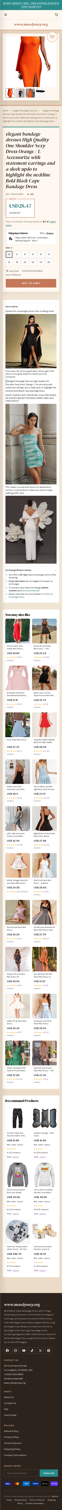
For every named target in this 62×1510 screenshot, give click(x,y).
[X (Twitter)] (40, 1350)
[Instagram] (15, 1350)
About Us (9, 1397)
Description (11, 306)
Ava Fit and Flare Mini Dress (16, 928)
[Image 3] (30, 93)
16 (9, 262)
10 (33, 254)
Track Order (10, 1415)
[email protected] (31, 590)
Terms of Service (12, 1443)
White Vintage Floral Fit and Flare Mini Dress (17, 881)
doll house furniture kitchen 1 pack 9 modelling (43, 1248)
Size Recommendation (32, 271)
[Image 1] (10, 93)
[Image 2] (20, 93)
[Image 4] (40, 93)
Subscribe (48, 1473)
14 (49, 254)
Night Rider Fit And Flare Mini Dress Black (44, 834)
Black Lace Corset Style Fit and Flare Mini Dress (44, 694)
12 (41, 254)
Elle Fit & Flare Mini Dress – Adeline (42, 881)
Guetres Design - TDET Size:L (44, 1134)
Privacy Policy (11, 1437)
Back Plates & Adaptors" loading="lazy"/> (17, 1231)
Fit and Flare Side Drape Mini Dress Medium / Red (15, 647)
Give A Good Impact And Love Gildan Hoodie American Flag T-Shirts (17, 1191)
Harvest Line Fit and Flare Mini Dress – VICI (44, 1069)
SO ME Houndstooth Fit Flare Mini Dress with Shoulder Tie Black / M (44, 929)
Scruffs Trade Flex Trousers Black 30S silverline (16, 1134)
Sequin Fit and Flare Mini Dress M (16, 975)
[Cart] (56, 14)
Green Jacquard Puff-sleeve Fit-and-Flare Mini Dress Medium (16, 1069)
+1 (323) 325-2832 (13, 1374)
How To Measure (13, 275)
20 (25, 262)
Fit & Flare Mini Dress (17, 740)
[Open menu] (5, 14)
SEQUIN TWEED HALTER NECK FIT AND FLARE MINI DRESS (44, 741)
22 (33, 262)
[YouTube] (24, 1350)
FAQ (6, 1409)
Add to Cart (31, 283)
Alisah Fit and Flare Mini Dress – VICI (42, 647)
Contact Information (15, 1455)
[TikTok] (32, 1350)
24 (41, 262)
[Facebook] (7, 1350)
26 (48, 262)
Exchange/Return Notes (18, 570)
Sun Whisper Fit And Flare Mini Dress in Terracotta (43, 975)
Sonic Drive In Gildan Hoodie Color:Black (43, 1191)
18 (17, 262)
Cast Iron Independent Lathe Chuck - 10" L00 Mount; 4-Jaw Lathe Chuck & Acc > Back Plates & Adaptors (17, 1248)
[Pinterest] (48, 1350)
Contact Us (10, 1403)
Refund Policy (11, 1431)
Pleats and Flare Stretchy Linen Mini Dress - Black (15, 788)
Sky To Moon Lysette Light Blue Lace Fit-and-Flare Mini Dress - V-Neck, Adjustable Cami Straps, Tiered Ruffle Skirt (44, 788)
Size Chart (14, 271)
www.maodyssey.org (31, 24)
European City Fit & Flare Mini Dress (42, 1022)
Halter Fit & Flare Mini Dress (17, 1022)
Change (50, 233)
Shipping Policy (12, 1449)
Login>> (16, 1157)
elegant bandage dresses (25, 110)
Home (5, 110)
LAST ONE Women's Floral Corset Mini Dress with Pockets (16, 835)
